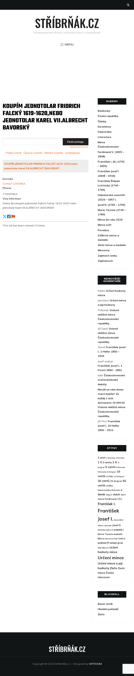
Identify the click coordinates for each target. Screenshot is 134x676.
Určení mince (111, 557)
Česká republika (108, 116)
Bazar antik (105, 603)
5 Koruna (102, 472)
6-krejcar (111, 472)
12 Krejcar (119, 476)
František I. (106, 504)
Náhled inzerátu (53, 152)
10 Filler (110, 476)
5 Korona (120, 467)
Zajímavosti (105, 260)
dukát (116, 494)
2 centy (107, 462)
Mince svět (104, 224)
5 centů (110, 467)
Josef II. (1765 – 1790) (111, 204)
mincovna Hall (111, 539)
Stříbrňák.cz (67, 22)
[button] (67, 44)
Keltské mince (105, 530)
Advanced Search (79, 147)
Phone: (7, 188)
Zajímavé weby (107, 255)
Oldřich (121, 538)
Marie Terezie (105, 534)
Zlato (113, 568)
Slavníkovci (103, 548)
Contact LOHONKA (14, 183)
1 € (100, 462)
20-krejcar (116, 481)
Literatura (104, 137)
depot (109, 494)
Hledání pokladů (108, 609)
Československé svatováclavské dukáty (111, 380)
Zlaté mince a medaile (112, 245)
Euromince (104, 126)
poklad (102, 542)
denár (101, 494)
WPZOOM (95, 663)
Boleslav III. (117, 490)
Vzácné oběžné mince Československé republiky (111, 411)
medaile (118, 534)
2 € (114, 462)
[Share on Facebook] (9, 216)
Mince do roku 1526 (110, 219)
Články (102, 121)
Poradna (103, 230)
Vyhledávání (72, 152)
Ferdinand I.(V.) (113, 498)
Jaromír (108, 525)
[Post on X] (5, 216)
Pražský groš (115, 542)
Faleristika (104, 131)
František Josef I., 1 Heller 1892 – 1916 (112, 351)
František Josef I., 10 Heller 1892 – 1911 (109, 426)
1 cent (102, 457)
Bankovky (104, 110)
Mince (101, 142)
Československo (108, 146)
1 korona (110, 458)
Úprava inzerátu (32, 152)
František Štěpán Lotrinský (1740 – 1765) (109, 185)
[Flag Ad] (13, 216)
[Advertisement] (67, 71)
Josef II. (116, 525)
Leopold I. (118, 529)
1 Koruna (120, 458)
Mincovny (104, 250)
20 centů (103, 480)
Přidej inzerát (14, 152)
